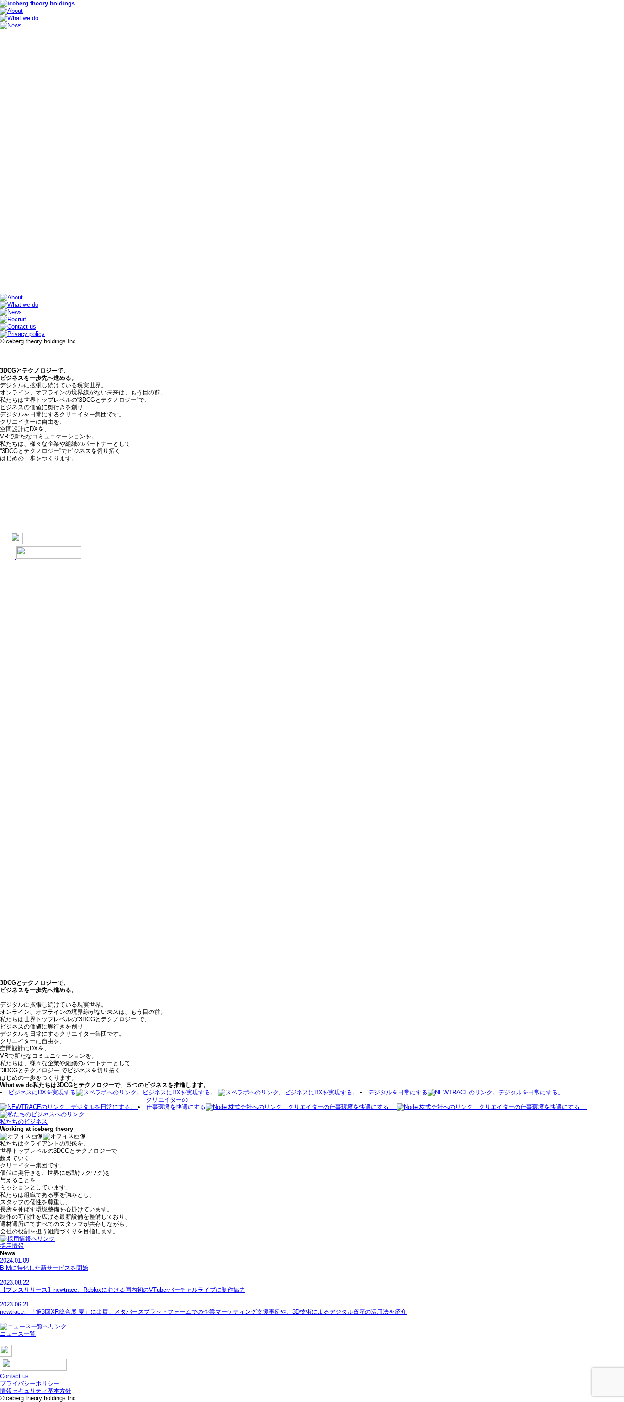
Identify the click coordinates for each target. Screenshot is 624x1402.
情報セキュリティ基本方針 (35, 1390)
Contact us (14, 1376)
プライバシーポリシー (29, 1383)
